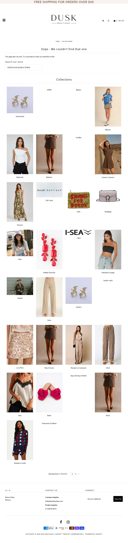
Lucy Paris (20, 368)
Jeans (49, 320)
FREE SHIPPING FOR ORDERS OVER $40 (64, 2)
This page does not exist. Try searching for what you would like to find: (30, 57)
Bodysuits (20, 177)
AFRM (49, 90)
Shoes (49, 415)
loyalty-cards (108, 280)
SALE (108, 368)
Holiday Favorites (49, 273)
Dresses (20, 225)
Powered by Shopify (93, 534)
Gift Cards (49, 200)
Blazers (78, 90)
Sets (20, 415)
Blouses (108, 130)
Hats (20, 259)
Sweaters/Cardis (20, 463)
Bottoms (49, 177)
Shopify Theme (61, 534)
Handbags (108, 212)
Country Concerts (108, 177)
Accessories (20, 116)
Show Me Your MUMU (79, 376)
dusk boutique (47, 534)
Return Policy (10, 497)
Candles (79, 138)
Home (58, 41)
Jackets (20, 298)
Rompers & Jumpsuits (78, 368)
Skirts (108, 415)
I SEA (79, 238)
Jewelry (79, 307)
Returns (8, 500)
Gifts (78, 212)
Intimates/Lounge (108, 273)
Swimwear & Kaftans (49, 423)
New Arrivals (49, 368)
